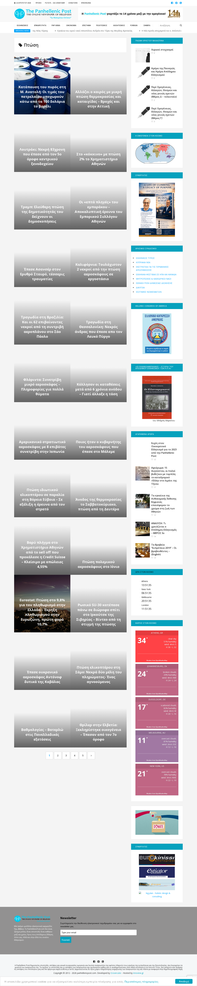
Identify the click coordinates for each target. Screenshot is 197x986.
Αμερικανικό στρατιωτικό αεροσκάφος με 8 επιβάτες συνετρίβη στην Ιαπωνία (42, 446)
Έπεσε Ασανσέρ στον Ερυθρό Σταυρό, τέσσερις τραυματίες (42, 274)
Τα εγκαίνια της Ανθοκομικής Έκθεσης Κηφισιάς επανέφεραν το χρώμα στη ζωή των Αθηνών (163, 503)
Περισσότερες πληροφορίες (141, 981)
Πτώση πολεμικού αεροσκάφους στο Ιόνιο (98, 564)
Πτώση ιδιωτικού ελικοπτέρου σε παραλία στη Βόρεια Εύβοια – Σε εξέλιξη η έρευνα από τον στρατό (42, 499)
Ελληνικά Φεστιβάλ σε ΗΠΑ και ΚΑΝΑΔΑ (156, 274)
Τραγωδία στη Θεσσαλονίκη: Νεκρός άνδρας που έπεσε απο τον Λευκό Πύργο (98, 329)
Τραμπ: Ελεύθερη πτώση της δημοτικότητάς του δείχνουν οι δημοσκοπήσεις (42, 214)
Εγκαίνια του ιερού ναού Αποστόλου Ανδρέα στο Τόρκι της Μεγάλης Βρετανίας (73, 30)
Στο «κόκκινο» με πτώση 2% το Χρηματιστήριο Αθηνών (98, 159)
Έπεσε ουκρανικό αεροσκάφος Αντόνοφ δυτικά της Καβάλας (42, 677)
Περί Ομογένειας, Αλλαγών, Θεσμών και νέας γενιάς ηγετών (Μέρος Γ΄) (164, 113)
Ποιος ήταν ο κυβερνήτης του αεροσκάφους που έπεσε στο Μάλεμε (98, 446)
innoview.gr (138, 973)
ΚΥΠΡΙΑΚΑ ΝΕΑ (143, 262)
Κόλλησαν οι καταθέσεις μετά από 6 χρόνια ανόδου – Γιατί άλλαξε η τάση (98, 389)
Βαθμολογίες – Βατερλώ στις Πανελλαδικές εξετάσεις (42, 734)
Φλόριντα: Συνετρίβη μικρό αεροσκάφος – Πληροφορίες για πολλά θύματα (42, 386)
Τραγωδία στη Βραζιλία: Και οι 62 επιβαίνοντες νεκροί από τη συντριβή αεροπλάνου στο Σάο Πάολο (42, 327)
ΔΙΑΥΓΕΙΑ (140, 287)
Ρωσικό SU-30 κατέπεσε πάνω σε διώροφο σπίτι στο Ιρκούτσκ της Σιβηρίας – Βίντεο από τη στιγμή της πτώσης (98, 614)
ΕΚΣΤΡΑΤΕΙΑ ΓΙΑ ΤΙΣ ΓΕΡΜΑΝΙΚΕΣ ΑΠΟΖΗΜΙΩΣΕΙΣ (152, 268)
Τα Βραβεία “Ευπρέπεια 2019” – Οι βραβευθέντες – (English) (164, 549)
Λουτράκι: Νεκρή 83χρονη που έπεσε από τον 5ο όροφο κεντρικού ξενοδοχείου (42, 156)
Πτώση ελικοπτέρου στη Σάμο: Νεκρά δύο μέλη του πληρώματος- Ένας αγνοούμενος (98, 674)
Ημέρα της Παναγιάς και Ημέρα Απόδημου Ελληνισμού (163, 71)
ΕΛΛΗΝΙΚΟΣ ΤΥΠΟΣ (145, 258)
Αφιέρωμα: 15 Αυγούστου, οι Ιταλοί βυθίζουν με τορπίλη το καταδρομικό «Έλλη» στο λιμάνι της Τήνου (164, 475)
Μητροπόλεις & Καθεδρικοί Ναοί (153, 278)
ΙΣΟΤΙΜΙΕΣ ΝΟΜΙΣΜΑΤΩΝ (149, 291)
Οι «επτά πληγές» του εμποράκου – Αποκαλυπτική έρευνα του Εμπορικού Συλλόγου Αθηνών (98, 212)
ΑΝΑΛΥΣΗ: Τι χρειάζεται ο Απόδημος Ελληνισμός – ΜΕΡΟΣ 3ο (164, 528)
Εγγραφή (66, 940)
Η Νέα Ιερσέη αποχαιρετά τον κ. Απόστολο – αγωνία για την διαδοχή (152, 30)
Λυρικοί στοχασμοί (162, 49)
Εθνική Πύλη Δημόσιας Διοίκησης (154, 283)
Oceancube (116, 973)
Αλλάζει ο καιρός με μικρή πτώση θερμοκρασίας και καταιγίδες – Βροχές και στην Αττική (98, 99)
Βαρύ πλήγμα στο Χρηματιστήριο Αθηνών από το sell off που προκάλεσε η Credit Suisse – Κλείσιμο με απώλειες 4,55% (42, 554)
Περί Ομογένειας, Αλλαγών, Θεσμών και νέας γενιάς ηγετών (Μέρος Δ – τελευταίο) (164, 91)
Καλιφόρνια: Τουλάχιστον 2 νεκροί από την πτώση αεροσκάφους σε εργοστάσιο (98, 271)
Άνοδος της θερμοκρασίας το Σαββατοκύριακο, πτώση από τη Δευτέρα (98, 504)
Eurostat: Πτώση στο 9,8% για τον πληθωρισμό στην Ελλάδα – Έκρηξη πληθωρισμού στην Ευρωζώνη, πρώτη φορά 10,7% (42, 612)
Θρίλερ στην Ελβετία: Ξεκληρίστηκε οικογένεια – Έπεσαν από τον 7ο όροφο (98, 732)
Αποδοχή (184, 981)
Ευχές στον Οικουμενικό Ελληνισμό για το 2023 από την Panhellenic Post (164, 450)
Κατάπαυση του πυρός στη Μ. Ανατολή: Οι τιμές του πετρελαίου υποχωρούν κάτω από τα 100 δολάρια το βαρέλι (42, 96)
